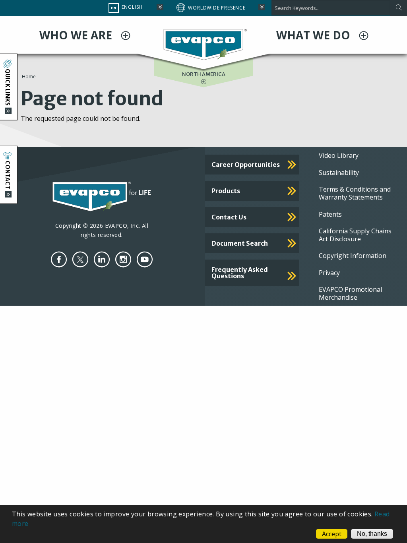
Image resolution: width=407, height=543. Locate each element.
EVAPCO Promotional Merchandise (350, 293)
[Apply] (398, 8)
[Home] (203, 43)
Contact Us (228, 217)
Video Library (339, 155)
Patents (330, 214)
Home (29, 76)
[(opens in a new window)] (59, 259)
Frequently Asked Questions (239, 273)
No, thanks (372, 533)
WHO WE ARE (77, 35)
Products (225, 191)
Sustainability (339, 172)
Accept (331, 533)
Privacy (329, 272)
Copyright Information (352, 255)
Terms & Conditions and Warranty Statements (355, 193)
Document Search (239, 243)
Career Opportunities (245, 165)
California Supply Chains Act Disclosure (355, 235)
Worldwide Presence (216, 7)
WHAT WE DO (314, 35)
